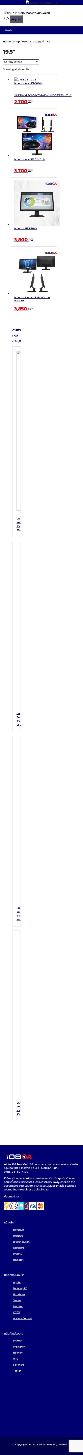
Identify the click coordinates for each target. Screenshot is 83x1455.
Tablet (17, 1371)
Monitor (18, 1306)
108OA (41, 1444)
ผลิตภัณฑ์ (18, 1230)
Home (7, 41)
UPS (15, 1359)
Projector (19, 1347)
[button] (7, 19)
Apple (17, 1282)
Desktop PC (20, 1288)
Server (17, 1300)
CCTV (16, 1312)
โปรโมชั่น (18, 1236)
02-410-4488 (39, 1168)
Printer (17, 1341)
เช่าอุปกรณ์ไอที (21, 1242)
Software (18, 1365)
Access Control (22, 1318)
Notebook (19, 1294)
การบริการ (19, 1248)
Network (18, 1353)
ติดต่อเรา (18, 1260)
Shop (16, 41)
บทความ (17, 1254)
